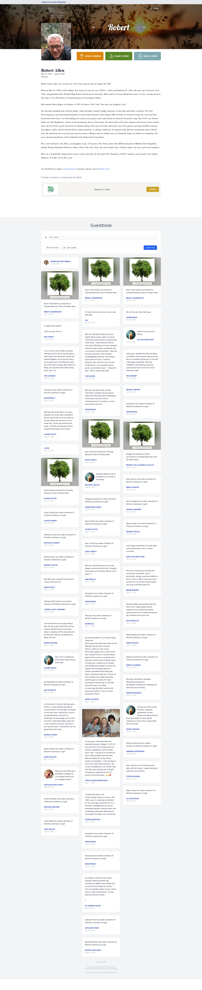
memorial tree (69, 168)
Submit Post (150, 247)
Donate (152, 189)
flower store (104, 168)
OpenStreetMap (103, 973)
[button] (59, 285)
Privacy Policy (94, 969)
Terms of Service (107, 969)
